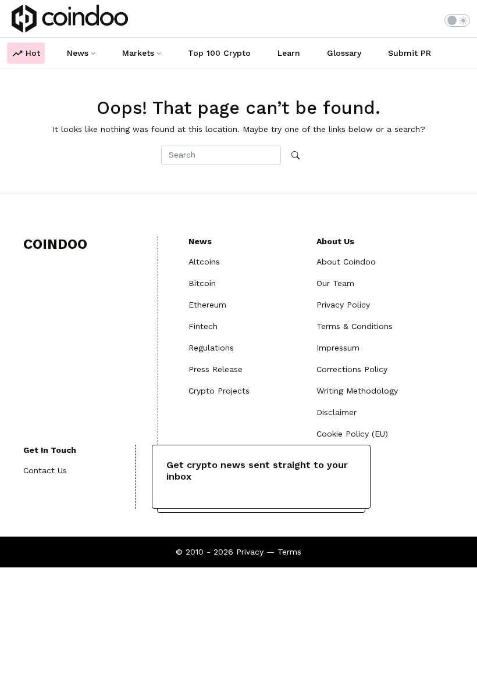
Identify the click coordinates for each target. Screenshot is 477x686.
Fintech (203, 326)
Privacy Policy (343, 304)
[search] (295, 155)
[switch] (457, 20)
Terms (289, 551)
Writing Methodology (357, 390)
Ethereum (207, 304)
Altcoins (204, 261)
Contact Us (45, 470)
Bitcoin (202, 283)
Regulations (211, 347)
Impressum (337, 347)
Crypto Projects (219, 390)
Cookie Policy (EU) (352, 433)
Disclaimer (336, 412)
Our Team (335, 283)
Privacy (250, 551)
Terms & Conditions (354, 326)
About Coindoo (346, 261)
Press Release (215, 369)
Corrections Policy (351, 369)
